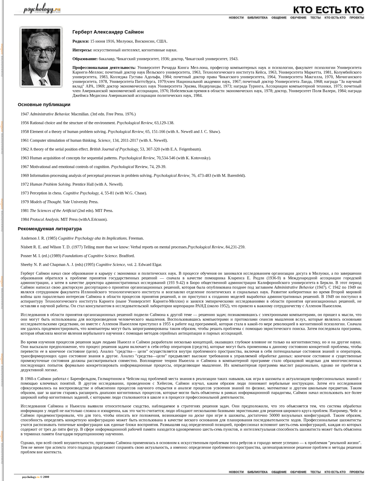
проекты (357, 17)
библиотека (258, 17)
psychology (30, 476)
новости (236, 17)
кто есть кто (335, 17)
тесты (315, 17)
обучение (298, 17)
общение (278, 17)
